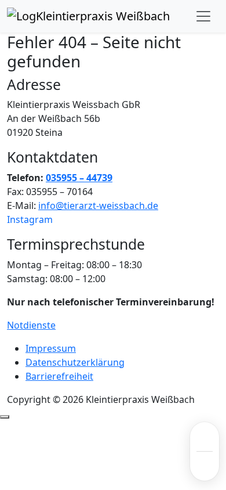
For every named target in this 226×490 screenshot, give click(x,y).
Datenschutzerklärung (75, 362)
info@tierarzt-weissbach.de (98, 205)
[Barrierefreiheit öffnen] (204, 436)
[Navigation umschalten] (203, 16)
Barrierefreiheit (59, 376)
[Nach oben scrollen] (4, 417)
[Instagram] (204, 466)
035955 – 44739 (79, 177)
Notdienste (31, 325)
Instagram (30, 219)
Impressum (50, 348)
